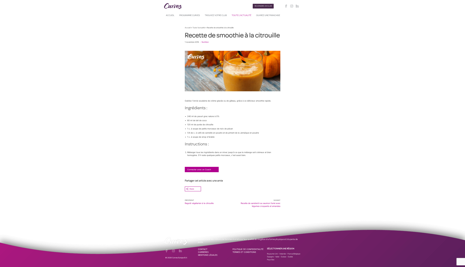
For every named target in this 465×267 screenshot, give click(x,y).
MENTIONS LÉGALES (207, 255)
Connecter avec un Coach (199, 169)
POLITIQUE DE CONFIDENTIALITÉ (248, 249)
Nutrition (205, 42)
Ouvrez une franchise (268, 15)
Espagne (270, 257)
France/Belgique (294, 254)
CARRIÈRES (203, 252)
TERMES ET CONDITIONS (244, 252)
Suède (290, 257)
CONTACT (202, 249)
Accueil (170, 15)
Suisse (283, 257)
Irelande (282, 254)
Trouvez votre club (216, 15)
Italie (277, 257)
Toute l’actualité (241, 15)
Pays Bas (270, 260)
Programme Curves (189, 15)
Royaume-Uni (272, 254)
